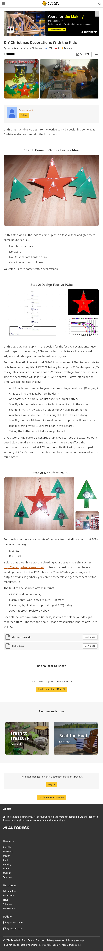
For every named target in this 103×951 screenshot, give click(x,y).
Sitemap (7, 904)
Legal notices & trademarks (67, 944)
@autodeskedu (15, 928)
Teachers (7, 877)
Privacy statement (56, 940)
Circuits (7, 847)
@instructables (15, 922)
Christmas (37, 48)
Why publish (9, 891)
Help (5, 899)
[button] (3, 3)
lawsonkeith (13, 48)
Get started (8, 895)
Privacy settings (76, 940)
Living (25, 48)
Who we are (9, 908)
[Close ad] (97, 14)
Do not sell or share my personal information (28, 944)
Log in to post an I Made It (51, 689)
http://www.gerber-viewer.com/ (24, 567)
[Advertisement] (51, 23)
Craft (5, 860)
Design (6, 855)
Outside (7, 873)
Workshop (8, 851)
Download (90, 637)
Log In (51, 784)
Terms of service (36, 940)
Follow (24, 115)
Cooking (7, 864)
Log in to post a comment (52, 797)
